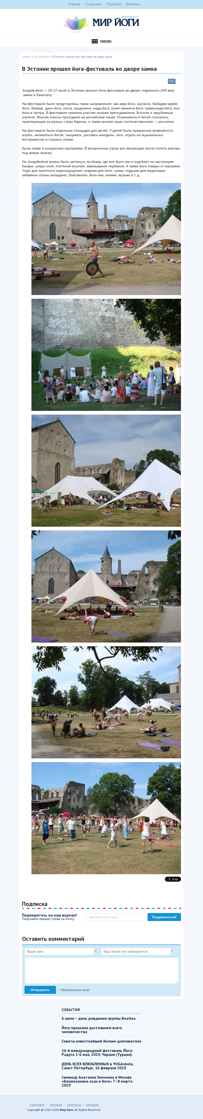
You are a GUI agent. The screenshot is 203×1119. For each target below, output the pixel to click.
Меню (106, 41)
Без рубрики (41, 56)
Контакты (133, 4)
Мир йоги (101, 24)
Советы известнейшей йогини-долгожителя (101, 1041)
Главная (74, 4)
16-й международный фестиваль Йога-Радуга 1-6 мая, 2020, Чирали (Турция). (97, 1052)
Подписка (114, 4)
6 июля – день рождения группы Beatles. (99, 1018)
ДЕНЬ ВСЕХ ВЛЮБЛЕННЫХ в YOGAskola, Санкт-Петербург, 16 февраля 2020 (97, 1065)
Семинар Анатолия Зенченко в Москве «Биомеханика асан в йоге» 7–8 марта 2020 (97, 1081)
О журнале (93, 4)
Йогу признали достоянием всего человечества (92, 1029)
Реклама (56, 1104)
